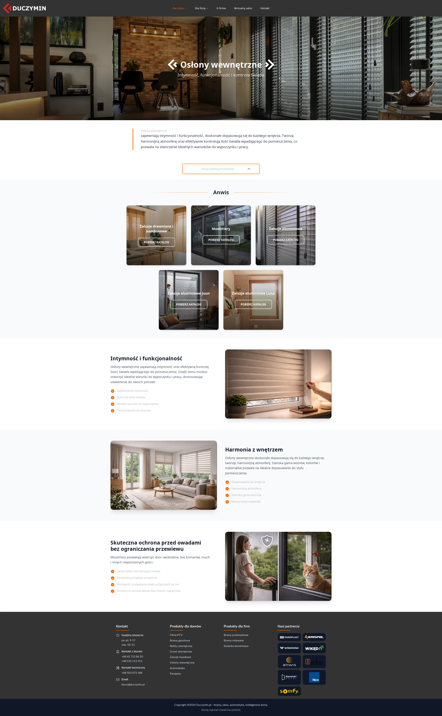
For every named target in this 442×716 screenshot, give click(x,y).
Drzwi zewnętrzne (181, 651)
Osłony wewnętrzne (182, 662)
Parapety (175, 673)
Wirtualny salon (243, 8)
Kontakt (265, 8)
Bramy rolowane (234, 640)
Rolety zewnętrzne (181, 646)
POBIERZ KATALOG (156, 242)
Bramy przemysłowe (236, 635)
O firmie (221, 8)
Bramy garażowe (180, 640)
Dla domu (178, 8)
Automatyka (177, 668)
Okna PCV (176, 635)
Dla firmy (200, 8)
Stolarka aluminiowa (236, 646)
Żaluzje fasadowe (180, 657)
